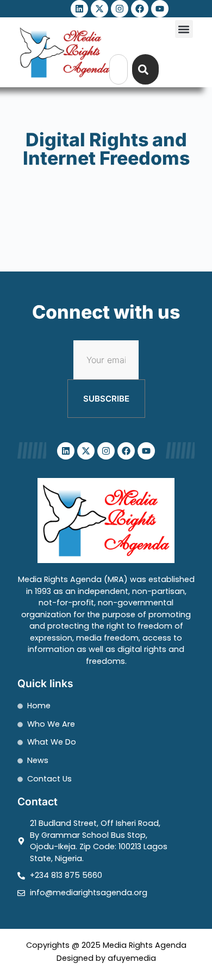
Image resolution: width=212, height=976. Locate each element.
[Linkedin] (79, 8)
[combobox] (118, 69)
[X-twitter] (99, 8)
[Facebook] (139, 8)
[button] (184, 29)
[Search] (145, 69)
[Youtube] (160, 8)
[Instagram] (119, 8)
